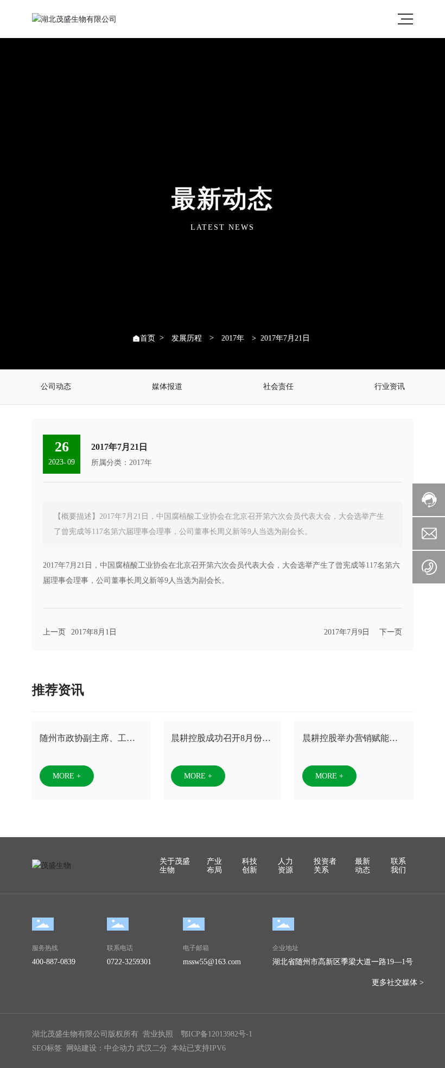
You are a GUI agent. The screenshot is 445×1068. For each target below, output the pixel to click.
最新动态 (362, 865)
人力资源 (285, 865)
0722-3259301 (129, 962)
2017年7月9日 (347, 632)
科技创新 (249, 865)
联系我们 (398, 865)
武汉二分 (152, 1048)
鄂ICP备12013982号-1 (216, 1034)
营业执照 (158, 1034)
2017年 (232, 338)
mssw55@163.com (212, 962)
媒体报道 (167, 386)
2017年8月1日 (94, 632)
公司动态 (56, 386)
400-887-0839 (53, 962)
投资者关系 (325, 865)
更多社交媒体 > (398, 982)
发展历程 (186, 338)
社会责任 (278, 386)
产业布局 (214, 865)
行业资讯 (389, 386)
